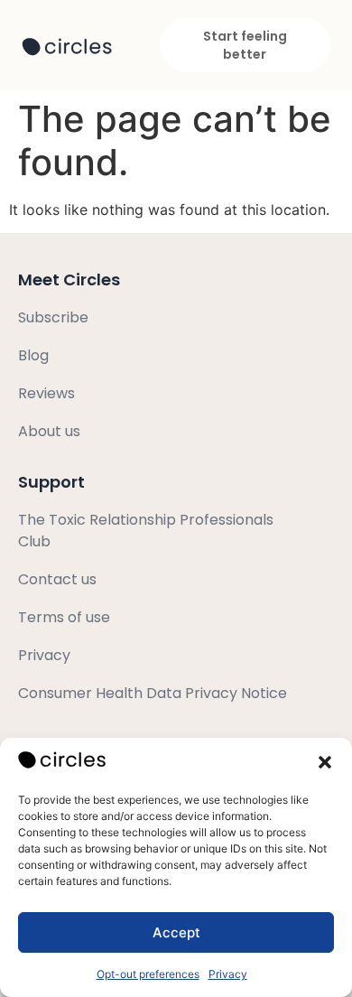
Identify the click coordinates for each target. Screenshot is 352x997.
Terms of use (64, 617)
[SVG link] (67, 47)
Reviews (46, 393)
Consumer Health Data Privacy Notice (152, 693)
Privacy (227, 974)
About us (49, 431)
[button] (325, 762)
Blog (33, 355)
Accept (176, 932)
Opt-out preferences (148, 974)
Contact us (57, 579)
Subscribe (53, 317)
